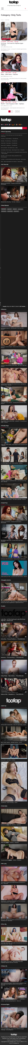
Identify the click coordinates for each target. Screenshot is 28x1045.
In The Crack (20, 209)
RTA (25, 1041)
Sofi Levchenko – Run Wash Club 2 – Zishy (9, 147)
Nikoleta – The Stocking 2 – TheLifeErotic (9, 140)
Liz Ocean (3, 41)
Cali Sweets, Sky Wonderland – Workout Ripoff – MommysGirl (13, 558)
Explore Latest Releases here (14, 1040)
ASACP (11, 1043)
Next (19, 111)
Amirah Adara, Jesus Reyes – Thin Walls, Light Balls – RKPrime (13, 499)
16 (16, 111)
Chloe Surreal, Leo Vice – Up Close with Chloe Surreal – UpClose (14, 576)
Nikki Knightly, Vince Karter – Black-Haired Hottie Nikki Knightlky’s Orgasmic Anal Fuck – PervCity (12, 962)
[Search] (25, 9)
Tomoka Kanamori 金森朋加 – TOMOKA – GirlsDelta (11, 860)
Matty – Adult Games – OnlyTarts (9, 74)
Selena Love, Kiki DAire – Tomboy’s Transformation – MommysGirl (11, 184)
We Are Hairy (4, 211)
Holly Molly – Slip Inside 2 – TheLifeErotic (9, 143)
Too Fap (16, 41)
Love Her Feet (10, 211)
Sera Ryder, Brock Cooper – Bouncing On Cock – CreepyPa (12, 149)
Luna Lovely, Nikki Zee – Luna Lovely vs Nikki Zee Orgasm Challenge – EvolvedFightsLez (12, 1029)
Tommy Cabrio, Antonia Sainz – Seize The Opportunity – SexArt (13, 724)
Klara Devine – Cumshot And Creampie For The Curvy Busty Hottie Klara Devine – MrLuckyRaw (13, 902)
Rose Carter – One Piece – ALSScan (8, 759)
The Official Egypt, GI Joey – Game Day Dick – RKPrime (12, 463)
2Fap (3, 46)
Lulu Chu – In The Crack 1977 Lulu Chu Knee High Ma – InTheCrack (13, 620)
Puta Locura (16, 211)
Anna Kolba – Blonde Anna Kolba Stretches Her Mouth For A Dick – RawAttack (13, 883)
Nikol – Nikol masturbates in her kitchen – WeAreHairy (11, 161)
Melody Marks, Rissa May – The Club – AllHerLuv (10, 201)
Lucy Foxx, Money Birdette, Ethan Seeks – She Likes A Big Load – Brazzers (14, 366)
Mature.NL (9, 209)
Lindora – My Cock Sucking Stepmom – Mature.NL (11, 1000)
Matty (2, 72)
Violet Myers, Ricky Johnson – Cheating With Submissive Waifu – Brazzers (14, 403)
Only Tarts (10, 41)
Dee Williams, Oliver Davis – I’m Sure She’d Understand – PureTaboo (12, 541)
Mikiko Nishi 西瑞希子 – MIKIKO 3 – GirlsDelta (10, 842)
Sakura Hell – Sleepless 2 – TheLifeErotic (9, 145)
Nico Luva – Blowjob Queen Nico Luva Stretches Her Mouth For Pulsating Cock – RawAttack (13, 920)
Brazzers (14, 209)
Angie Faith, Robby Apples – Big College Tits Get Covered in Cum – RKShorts (14, 445)
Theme (18, 1041)
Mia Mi (2, 102)
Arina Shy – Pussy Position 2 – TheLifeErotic (9, 138)
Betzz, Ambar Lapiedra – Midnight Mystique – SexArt (11, 742)
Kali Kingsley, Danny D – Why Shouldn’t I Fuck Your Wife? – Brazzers (12, 329)
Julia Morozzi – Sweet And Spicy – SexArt (9, 802)
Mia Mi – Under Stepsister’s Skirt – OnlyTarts (12, 104)
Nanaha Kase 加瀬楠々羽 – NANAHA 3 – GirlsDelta (11, 824)
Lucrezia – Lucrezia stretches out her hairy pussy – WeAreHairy (13, 159)
